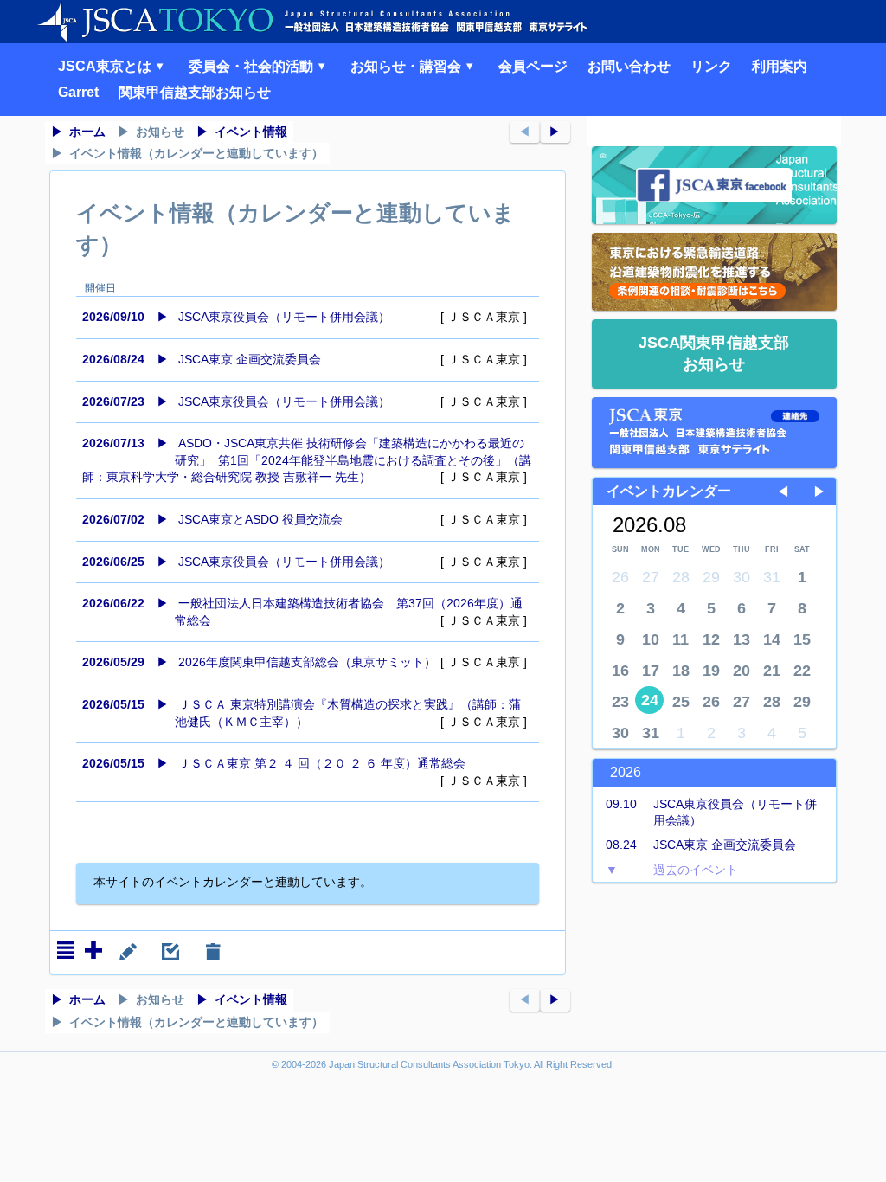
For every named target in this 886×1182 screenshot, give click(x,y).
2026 (625, 772)
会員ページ (533, 66)
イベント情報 (251, 131)
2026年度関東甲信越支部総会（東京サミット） (304, 662)
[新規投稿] (93, 950)
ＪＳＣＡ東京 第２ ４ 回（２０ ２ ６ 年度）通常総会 (304, 771)
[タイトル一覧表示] (66, 950)
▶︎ (555, 131)
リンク (711, 66)
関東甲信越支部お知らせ (195, 92)
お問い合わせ (629, 66)
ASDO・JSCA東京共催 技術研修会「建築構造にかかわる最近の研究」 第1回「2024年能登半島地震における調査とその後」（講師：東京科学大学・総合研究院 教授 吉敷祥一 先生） (306, 460)
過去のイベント (672, 870)
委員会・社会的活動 (253, 66)
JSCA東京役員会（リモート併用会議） (304, 317)
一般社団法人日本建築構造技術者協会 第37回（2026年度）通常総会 (304, 611)
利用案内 (779, 66)
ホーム (87, 131)
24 (649, 700)
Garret (78, 92)
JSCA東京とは (106, 66)
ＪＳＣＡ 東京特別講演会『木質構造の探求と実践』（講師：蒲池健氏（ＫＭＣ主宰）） (304, 713)
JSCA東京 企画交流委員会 (304, 359)
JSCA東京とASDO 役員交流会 (304, 519)
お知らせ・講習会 (407, 66)
